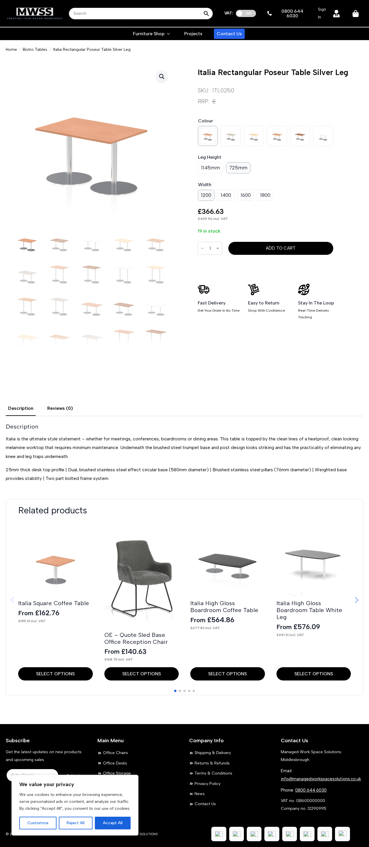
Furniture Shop (149, 33)
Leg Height (209, 157)
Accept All (113, 822)
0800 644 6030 (311, 790)
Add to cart (280, 248)
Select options (55, 673)
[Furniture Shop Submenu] (169, 34)
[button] (162, 76)
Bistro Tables (35, 49)
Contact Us (229, 33)
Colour (205, 121)
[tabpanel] (184, 453)
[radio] (208, 136)
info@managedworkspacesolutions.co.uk (321, 778)
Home (11, 49)
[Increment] (217, 248)
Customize (37, 822)
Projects (193, 33)
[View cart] (356, 13)
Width (204, 184)
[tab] (21, 408)
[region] (75, 805)
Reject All (75, 822)
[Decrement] (202, 248)
